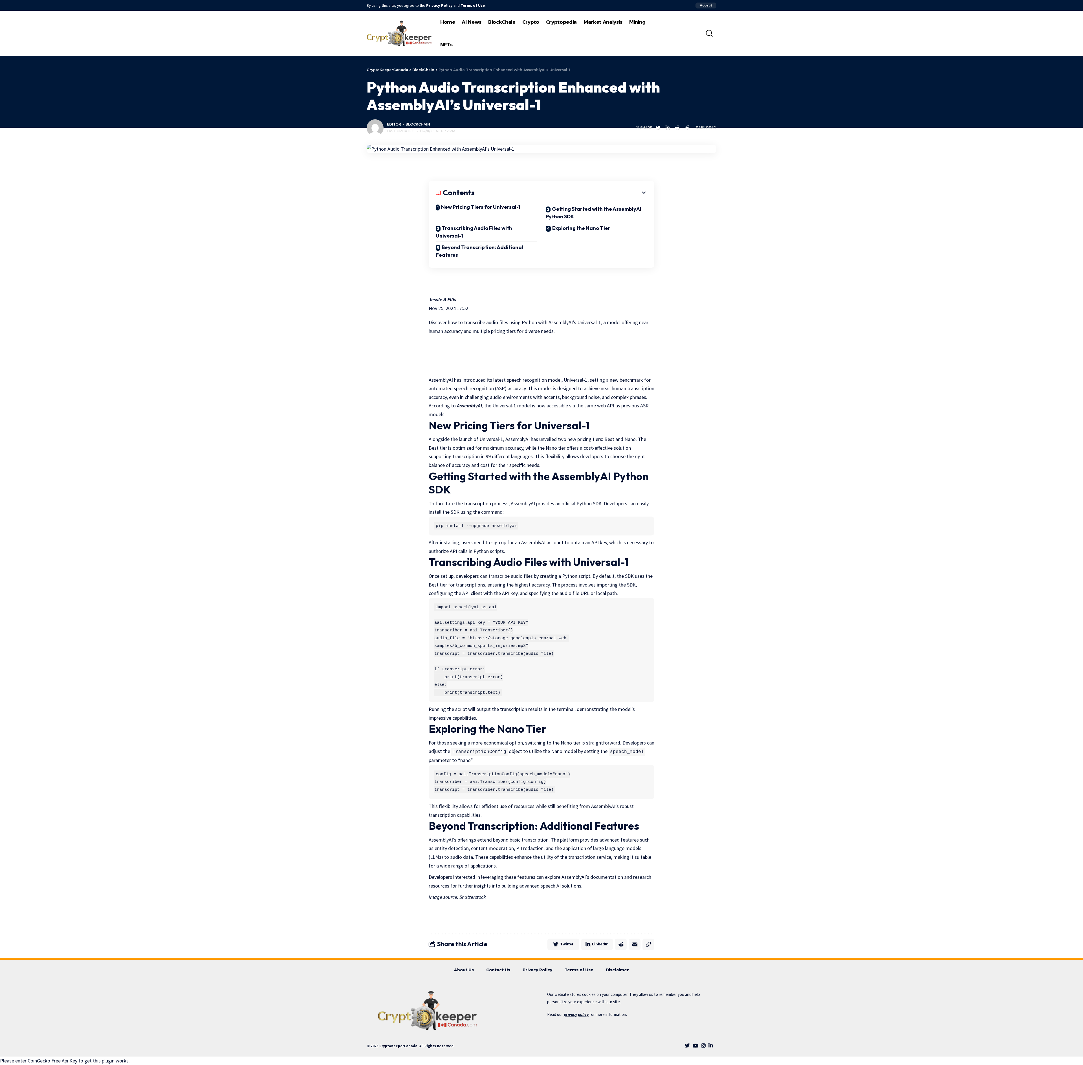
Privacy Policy (439, 5)
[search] (709, 33)
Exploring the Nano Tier (581, 228)
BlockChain (418, 124)
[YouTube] (695, 1045)
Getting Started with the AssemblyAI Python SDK (593, 213)
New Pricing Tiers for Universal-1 (480, 207)
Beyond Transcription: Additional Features (479, 251)
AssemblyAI (469, 405)
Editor (394, 124)
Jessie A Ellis (442, 299)
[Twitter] (687, 1045)
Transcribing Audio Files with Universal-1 (474, 232)
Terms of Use (473, 5)
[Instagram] (703, 1045)
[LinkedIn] (710, 1045)
